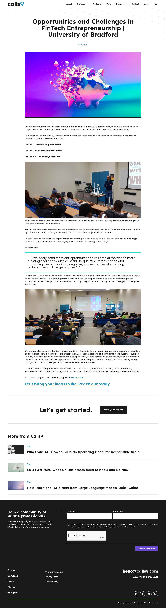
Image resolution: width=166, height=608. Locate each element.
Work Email (119, 511)
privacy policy (116, 524)
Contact (135, 5)
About (69, 5)
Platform (97, 5)
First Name (73, 511)
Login (146, 5)
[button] (82, 5)
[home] (16, 5)
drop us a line (76, 377)
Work (108, 5)
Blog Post (83, 44)
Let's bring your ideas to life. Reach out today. (68, 384)
